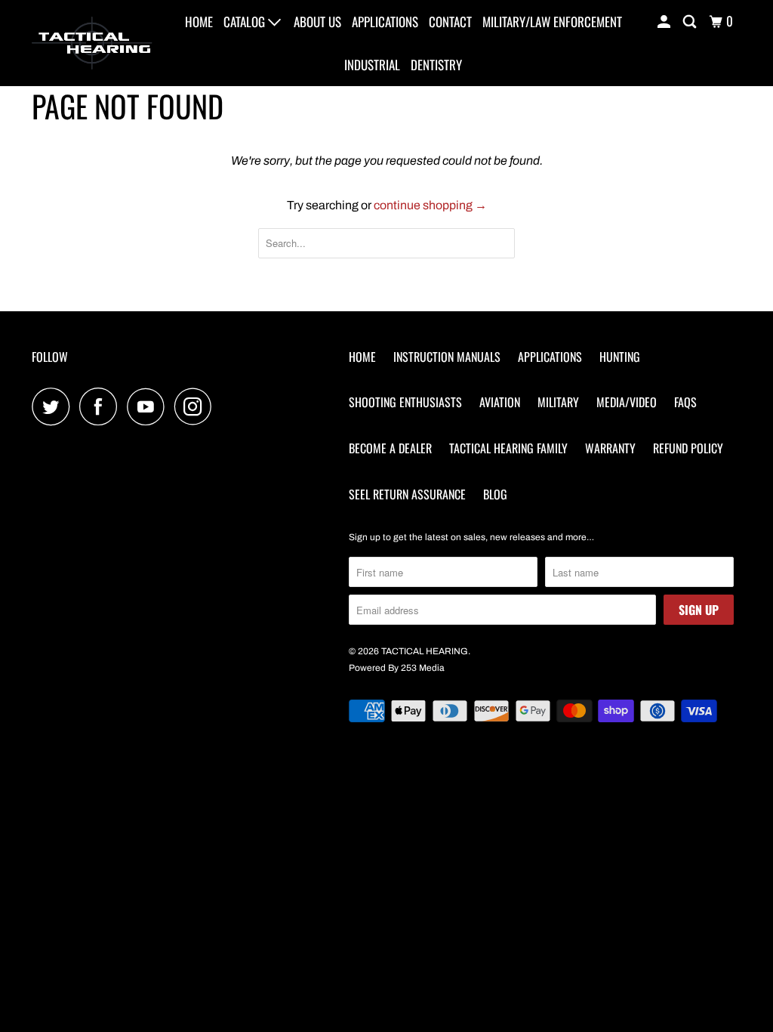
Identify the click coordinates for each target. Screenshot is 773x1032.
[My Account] (665, 22)
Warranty (610, 448)
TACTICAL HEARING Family (508, 448)
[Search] (690, 22)
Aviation (499, 402)
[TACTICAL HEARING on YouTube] (149, 406)
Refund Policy (688, 448)
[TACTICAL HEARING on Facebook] (102, 406)
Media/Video (626, 402)
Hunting (619, 357)
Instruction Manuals (446, 357)
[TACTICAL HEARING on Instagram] (197, 406)
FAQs (685, 402)
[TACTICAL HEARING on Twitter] (54, 406)
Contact (450, 21)
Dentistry (436, 64)
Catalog (245, 21)
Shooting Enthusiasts (405, 402)
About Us (317, 21)
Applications (385, 21)
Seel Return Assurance (407, 494)
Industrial (372, 64)
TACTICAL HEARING (424, 651)
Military (558, 402)
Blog (495, 494)
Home (199, 21)
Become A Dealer (390, 448)
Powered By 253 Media (397, 668)
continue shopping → (430, 205)
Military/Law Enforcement (552, 21)
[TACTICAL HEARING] (92, 43)
